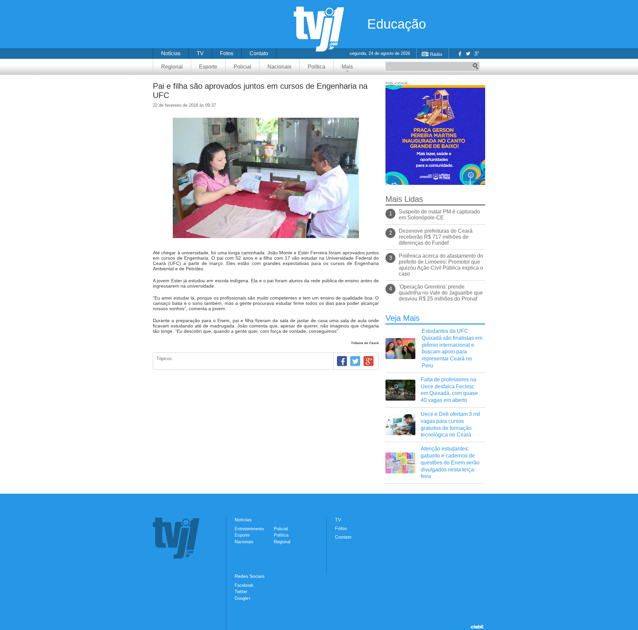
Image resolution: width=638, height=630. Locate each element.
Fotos (226, 53)
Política (316, 66)
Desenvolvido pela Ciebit (477, 626)
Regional (172, 66)
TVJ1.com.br (319, 29)
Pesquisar (475, 66)
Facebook (459, 53)
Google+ (476, 53)
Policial (242, 66)
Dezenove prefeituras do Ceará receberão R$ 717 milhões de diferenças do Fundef (436, 237)
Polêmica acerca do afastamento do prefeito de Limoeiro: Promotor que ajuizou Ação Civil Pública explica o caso (441, 265)
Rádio (436, 54)
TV (200, 53)
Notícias (170, 53)
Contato (259, 53)
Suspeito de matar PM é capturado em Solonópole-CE (439, 214)
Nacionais (279, 66)
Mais (347, 66)
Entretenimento (249, 528)
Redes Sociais (250, 576)
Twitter (468, 53)
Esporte (208, 66)
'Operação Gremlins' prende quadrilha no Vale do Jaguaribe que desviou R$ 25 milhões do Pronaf (441, 293)
